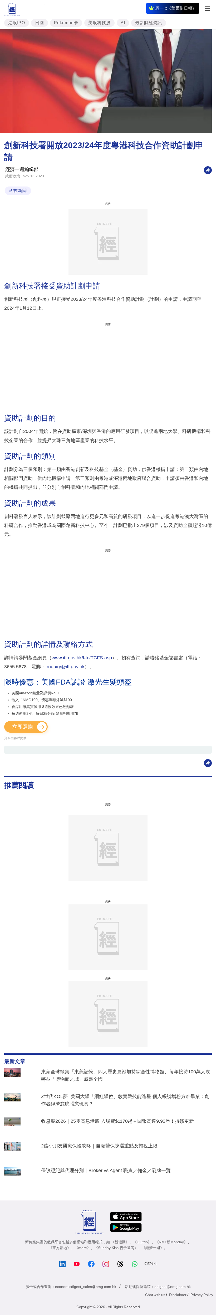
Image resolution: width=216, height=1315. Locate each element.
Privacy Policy (201, 1295)
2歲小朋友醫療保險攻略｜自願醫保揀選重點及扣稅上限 (99, 1145)
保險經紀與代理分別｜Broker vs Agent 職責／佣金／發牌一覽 (106, 1170)
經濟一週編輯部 (21, 169)
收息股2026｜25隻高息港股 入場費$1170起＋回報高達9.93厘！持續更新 (117, 1121)
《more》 (83, 1248)
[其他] (208, 170)
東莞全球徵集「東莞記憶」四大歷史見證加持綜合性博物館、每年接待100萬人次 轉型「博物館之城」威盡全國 (125, 1075)
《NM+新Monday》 (171, 1242)
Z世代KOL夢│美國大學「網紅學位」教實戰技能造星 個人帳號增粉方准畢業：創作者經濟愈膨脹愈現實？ (125, 1100)
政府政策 (12, 176)
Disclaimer (177, 1295)
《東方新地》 (60, 1248)
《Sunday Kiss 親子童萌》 (116, 1248)
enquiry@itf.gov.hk (65, 666)
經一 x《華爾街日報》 (176, 8)
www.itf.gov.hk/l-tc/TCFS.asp (82, 657)
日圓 (39, 22)
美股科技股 (99, 22)
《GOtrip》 (142, 1242)
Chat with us (155, 1295)
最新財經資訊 (148, 22)
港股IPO (16, 22)
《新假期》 (120, 1242)
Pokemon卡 (66, 22)
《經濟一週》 (153, 1248)
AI (123, 22)
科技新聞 (18, 190)
